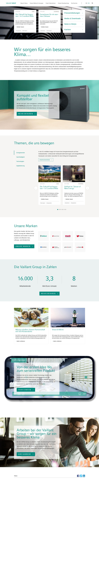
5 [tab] (64, 209)
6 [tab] (65, 209)
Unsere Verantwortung (63, 3)
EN (89, 3)
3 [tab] (60, 209)
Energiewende (20, 152)
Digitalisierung (20, 165)
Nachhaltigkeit (20, 157)
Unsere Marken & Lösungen (36, 3)
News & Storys (24, 3)
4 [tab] (62, 209)
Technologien (20, 161)
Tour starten (24, 390)
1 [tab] (57, 209)
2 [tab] (59, 209)
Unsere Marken (22, 246)
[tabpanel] (49, 185)
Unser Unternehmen (51, 3)
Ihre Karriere (74, 3)
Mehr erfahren (25, 114)
